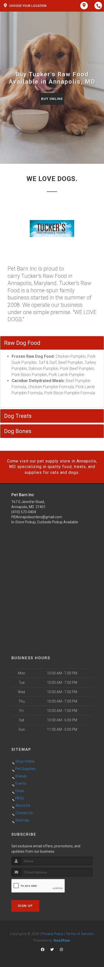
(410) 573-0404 (23, 512)
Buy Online (52, 99)
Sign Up (25, 906)
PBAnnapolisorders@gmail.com (36, 517)
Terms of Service (79, 934)
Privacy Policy (52, 934)
